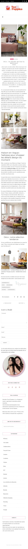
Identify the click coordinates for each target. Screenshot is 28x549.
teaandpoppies (11, 289)
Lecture (5, 478)
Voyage (5, 509)
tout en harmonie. (6, 109)
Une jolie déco (11, 83)
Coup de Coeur (7, 450)
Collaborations (6, 446)
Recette (5, 490)
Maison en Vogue (5, 98)
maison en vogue (6, 287)
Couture (5, 454)
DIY (4, 470)
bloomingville (5, 282)
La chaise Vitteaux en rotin (17, 269)
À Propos (7, 1)
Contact (12, 1)
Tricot (4, 505)
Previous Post (8, 303)
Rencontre (5, 494)
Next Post (21, 303)
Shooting (5, 501)
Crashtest (5, 458)
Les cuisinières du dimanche (9, 482)
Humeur (5, 474)
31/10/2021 (16, 59)
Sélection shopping (7, 497)
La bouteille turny (5, 269)
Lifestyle (5, 486)
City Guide (5, 442)
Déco (12, 59)
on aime (4, 289)
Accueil (2, 1)
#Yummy (5, 438)
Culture (5, 462)
